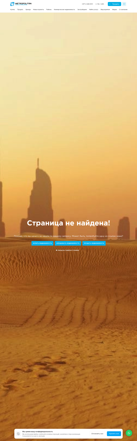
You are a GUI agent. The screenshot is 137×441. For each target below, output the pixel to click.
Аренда (28, 9)
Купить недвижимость (42, 243)
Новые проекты (38, 9)
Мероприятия (105, 9)
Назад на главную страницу (68, 250)
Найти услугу (93, 9)
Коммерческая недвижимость (64, 9)
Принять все (114, 434)
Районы (49, 9)
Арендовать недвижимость (67, 243)
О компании (123, 9)
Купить (12, 9)
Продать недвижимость (94, 243)
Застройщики (82, 9)
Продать (115, 4)
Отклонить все (97, 434)
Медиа (114, 9)
